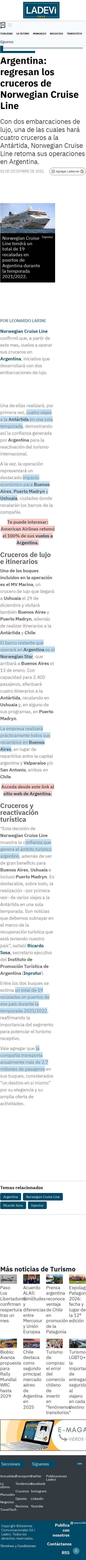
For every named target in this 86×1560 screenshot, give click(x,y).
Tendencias (24, 1483)
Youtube (37, 1506)
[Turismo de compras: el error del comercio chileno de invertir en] (54, 1343)
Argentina (10, 359)
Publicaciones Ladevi (56, 1477)
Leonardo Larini (27, 320)
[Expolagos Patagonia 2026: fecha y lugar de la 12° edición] (77, 1279)
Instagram (39, 1491)
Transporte (23, 1476)
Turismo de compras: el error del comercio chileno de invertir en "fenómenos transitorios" (58, 1382)
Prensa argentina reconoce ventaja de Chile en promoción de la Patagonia (57, 1309)
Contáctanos (59, 1544)
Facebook (38, 1483)
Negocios (56, 33)
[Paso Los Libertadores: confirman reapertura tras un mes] (8, 1279)
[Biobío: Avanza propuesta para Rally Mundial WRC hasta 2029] (8, 1343)
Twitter (36, 1476)
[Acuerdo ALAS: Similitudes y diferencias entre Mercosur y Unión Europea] (31, 1279)
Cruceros (22, 1491)
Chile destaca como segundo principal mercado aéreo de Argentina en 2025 (33, 1379)
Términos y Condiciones (18, 1546)
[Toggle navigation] (9, 25)
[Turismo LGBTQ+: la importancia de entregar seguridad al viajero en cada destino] (77, 1343)
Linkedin (37, 1499)
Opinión (21, 1499)
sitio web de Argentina (27, 793)
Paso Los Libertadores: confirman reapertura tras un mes (13, 1303)
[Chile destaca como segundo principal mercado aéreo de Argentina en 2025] (31, 1343)
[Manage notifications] (76, 1550)
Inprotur (33, 973)
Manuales (39, 33)
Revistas (21, 1506)
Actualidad (8, 1476)
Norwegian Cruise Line (24, 331)
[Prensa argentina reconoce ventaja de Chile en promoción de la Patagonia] (54, 1279)
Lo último (22, 33)
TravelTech (74, 33)
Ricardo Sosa (13, 1205)
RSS (66, 1552)
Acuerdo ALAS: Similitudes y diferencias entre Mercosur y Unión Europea (34, 1309)
